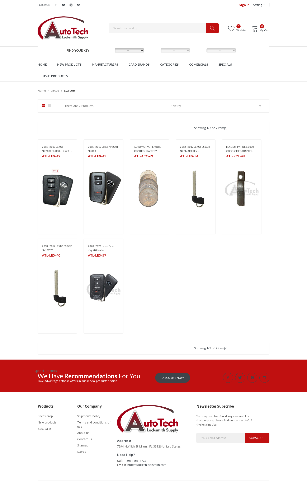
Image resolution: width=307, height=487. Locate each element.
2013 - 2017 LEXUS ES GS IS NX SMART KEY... (195, 149)
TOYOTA (47, 161)
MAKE (107, 50)
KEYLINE (230, 161)
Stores (81, 452)
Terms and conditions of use (93, 424)
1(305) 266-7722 (135, 461)
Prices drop (45, 416)
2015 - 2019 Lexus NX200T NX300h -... (103, 149)
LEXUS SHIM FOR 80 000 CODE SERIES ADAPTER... (240, 149)
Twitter (63, 5)
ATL (44, 260)
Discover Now (172, 378)
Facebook (56, 5)
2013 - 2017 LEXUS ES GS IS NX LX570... (57, 248)
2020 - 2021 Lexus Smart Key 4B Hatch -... (101, 248)
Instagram (78, 5)
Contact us (84, 439)
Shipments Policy (88, 416)
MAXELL (138, 161)
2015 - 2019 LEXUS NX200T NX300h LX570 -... (57, 149)
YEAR (199, 50)
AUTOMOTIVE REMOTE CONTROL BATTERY (147, 149)
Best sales (45, 429)
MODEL (154, 50)
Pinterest (71, 5)
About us (83, 433)
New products (47, 422)
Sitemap (82, 445)
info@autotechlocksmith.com (146, 465)
